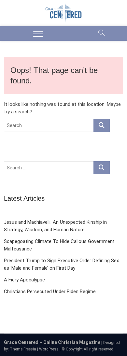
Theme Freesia (23, 349)
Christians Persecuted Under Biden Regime (50, 291)
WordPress (49, 349)
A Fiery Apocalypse (24, 280)
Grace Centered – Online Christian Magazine (52, 342)
